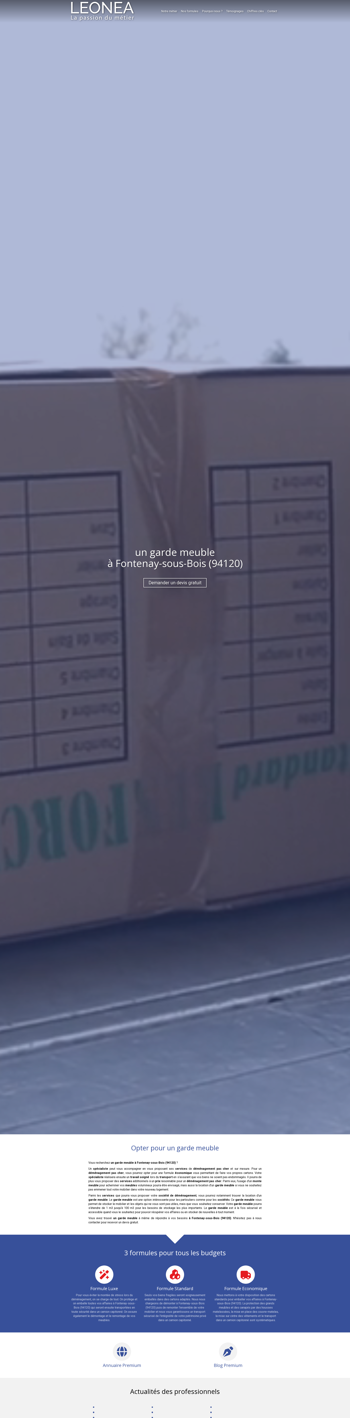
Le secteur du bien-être (171, 1406)
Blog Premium (228, 1365)
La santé (220, 1406)
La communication (109, 1412)
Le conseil (221, 1412)
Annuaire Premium (122, 1365)
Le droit (102, 1406)
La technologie (165, 1412)
